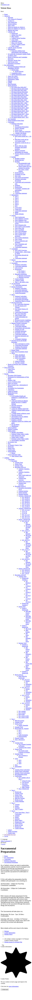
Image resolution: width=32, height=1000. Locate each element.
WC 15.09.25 (28, 585)
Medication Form (13, 393)
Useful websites (19, 279)
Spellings (17, 185)
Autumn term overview (22, 479)
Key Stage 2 (21, 272)
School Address (12, 24)
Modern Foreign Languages (19, 323)
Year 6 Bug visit (19, 228)
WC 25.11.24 (26, 518)
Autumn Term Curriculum (22, 769)
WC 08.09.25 (28, 582)
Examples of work (20, 174)
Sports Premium (12, 85)
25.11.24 (24, 513)
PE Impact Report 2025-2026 (19, 89)
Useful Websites (19, 801)
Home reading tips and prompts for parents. (24, 167)
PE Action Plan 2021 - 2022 (19, 103)
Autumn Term (19, 462)
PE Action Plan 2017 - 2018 (19, 115)
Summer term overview (22, 483)
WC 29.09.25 (28, 591)
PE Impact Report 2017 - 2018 (20, 114)
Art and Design (15, 283)
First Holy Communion (25, 784)
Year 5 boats (18, 239)
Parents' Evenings (13, 429)
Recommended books (21, 774)
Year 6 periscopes (20, 217)
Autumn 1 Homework (24, 496)
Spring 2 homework (25, 626)
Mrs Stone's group (28, 649)
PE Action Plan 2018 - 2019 (19, 112)
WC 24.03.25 (26, 570)
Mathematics (14, 195)
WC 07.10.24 (26, 503)
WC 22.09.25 (28, 588)
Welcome (10, 17)
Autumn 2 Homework (24, 508)
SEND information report (18, 74)
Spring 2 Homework (24, 568)
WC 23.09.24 (26, 500)
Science (13, 215)
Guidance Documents (21, 347)
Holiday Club (11, 380)
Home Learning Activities (22, 321)
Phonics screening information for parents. (21, 151)
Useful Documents (20, 293)
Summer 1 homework (25, 645)
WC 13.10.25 (28, 597)
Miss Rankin (28, 631)
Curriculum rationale (20, 326)
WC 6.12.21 (25, 695)
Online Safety (12, 431)
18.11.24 (24, 511)
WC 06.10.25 (28, 594)
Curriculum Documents (21, 312)
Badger (28, 681)
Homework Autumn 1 (25, 578)
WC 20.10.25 (28, 601)
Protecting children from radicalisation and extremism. (19, 51)
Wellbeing (11, 394)
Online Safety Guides (17, 437)
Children (6, 458)
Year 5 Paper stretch (20, 233)
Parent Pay (11, 446)
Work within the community (23, 131)
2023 (19, 760)
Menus (13, 453)
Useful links (18, 776)
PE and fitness (15, 424)
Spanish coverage (20, 325)
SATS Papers (18, 823)
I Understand (4, 989)
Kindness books (15, 407)
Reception (14, 461)
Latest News (11, 369)
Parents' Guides (19, 738)
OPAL (13, 353)
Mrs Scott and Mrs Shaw (28, 527)
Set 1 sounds (22, 711)
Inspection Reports (13, 77)
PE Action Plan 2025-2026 (18, 90)
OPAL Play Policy (20, 356)
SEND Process (19, 71)
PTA (9, 443)
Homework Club (19, 822)
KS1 (16, 206)
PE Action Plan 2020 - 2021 (19, 106)
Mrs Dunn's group (28, 659)
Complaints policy (16, 73)
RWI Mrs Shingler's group (28, 617)
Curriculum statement (21, 193)
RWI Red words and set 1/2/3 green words (21, 140)
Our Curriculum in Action (22, 344)
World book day (19, 160)
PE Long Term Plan (20, 313)
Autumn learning (23, 491)
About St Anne (26, 781)
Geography (14, 263)
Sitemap (6, 931)
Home (6, 14)
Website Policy (8, 934)
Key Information (9, 65)
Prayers (17, 125)
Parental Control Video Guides (20, 439)
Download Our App (10, 834)
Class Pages (11, 459)
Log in (6, 836)
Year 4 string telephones (21, 237)
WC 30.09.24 (26, 502)
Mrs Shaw (27, 634)
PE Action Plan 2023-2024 (18, 96)
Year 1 (17, 196)
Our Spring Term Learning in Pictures (24, 751)
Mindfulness (14, 426)
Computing (14, 248)
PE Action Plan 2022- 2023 (19, 100)
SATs (16, 758)
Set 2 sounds (22, 712)
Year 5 (17, 203)
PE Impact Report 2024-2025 (19, 92)
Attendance (11, 389)
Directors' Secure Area (14, 60)
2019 (19, 763)
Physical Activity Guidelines (23, 320)
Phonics (17, 191)
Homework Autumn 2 (25, 604)
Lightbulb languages (20, 331)
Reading (17, 161)
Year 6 (17, 204)
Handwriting (18, 187)
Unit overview (19, 267)
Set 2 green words (23, 717)
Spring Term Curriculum (22, 771)
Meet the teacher (19, 720)
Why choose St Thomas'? (15, 19)
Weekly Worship (19, 128)
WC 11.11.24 (26, 510)
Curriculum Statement (21, 290)
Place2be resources (16, 405)
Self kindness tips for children (19, 416)
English (13, 157)
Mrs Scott (28, 629)
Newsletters (11, 372)
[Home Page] (5, 4)
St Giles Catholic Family (18, 44)
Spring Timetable (23, 725)
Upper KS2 (18, 209)
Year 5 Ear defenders (21, 231)
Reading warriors (20, 158)
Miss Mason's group (28, 668)
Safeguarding (11, 49)
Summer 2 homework (25, 672)
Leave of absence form (14, 382)
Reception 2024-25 (20, 486)
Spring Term (18, 464)
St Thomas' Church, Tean (15, 445)
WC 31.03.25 (26, 572)
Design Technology (16, 286)
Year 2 (17, 198)
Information (18, 766)
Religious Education (17, 123)
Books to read (19, 800)
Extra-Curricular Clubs (14, 454)
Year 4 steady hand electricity (20, 235)
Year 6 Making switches (21, 218)
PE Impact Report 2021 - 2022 (20, 101)
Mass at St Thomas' (16, 43)
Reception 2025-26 (20, 575)
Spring (17, 806)
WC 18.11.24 (26, 516)
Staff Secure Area (13, 62)
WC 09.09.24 (26, 497)
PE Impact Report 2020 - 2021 (20, 104)
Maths (16, 212)
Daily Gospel (15, 46)
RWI (16, 765)
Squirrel (28, 686)
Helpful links (15, 70)
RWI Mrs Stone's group (28, 613)
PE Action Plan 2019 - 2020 (19, 109)
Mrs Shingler (28, 523)
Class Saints (14, 39)
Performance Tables (13, 79)
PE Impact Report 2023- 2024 (19, 95)
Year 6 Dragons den (20, 225)
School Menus (12, 451)
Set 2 (19, 731)
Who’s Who (11, 25)
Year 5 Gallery (19, 809)
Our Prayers (25, 782)
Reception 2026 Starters (14, 375)
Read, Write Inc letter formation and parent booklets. (21, 147)
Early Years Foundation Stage (19, 351)
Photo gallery (18, 820)
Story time (18, 176)
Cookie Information (9, 932)
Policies (10, 81)
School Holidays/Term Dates (16, 120)
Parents (6, 374)
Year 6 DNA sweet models (22, 226)
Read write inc (19, 674)
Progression (18, 269)
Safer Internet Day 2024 (18, 435)
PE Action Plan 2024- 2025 (19, 93)
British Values (15, 350)
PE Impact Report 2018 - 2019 (20, 111)
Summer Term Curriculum (22, 773)
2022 (19, 762)
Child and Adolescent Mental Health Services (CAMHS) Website (19, 402)
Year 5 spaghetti (19, 229)
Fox (27, 682)
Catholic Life (11, 32)
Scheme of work (19, 329)
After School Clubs (20, 315)
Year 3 (17, 199)
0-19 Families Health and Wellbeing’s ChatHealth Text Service (19, 397)
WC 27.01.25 (26, 549)
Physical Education (16, 302)
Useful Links (11, 450)
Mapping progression (21, 274)
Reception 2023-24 (20, 467)
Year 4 (17, 201)
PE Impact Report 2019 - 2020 (20, 108)
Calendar (10, 370)
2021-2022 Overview (21, 250)
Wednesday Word (16, 41)
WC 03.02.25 (26, 559)
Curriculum (11, 122)
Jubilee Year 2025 (16, 35)
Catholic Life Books (20, 133)
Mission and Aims (13, 30)
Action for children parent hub (19, 408)
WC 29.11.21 (26, 687)
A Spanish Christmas (21, 339)
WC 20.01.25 (26, 540)
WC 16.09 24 (26, 499)
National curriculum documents (20, 179)
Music (13, 294)
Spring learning (22, 492)
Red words (21, 714)
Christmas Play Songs (24, 747)
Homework (14, 33)
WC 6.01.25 (25, 521)
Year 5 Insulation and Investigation (21, 244)
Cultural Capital (19, 280)
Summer (17, 807)
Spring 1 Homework (24, 519)
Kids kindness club (16, 418)
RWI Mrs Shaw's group (28, 622)
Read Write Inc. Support (22, 728)
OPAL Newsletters (20, 358)
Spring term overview (24, 481)
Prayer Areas (18, 130)
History (13, 260)
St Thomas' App (12, 442)
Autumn (17, 804)
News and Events (9, 367)
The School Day (12, 22)
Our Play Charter (20, 363)
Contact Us (11, 20)
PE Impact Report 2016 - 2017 (20, 117)
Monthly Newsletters (17, 432)
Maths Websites (19, 214)
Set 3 (19, 733)
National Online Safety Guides (20, 434)
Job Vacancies (12, 119)
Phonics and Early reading (18, 134)
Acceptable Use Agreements (16, 388)
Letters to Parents (20, 361)
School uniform (12, 427)
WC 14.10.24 (26, 505)
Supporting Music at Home (22, 301)
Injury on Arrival (12, 383)
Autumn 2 (21, 359)
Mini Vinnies (15, 36)
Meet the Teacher (20, 798)
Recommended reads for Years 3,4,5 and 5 (24, 164)
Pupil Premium (12, 84)
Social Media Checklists (18, 440)
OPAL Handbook (20, 355)
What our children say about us (16, 28)
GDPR (10, 82)
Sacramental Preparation (22, 127)
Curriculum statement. (21, 247)
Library (10, 830)
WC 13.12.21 (26, 703)
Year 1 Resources (20, 739)
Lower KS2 (18, 207)
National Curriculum (20, 264)
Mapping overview (23, 277)
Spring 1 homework (25, 609)
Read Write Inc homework (22, 677)
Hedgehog (28, 684)
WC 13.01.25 (26, 530)
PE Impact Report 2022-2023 (19, 98)
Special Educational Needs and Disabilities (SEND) (16, 67)
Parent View (11, 448)
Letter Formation (23, 735)
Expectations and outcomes (22, 328)
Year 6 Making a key (21, 220)
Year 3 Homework (23, 788)
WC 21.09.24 (26, 507)
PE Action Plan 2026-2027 (18, 87)
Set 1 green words (23, 716)
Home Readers (22, 736)
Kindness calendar (16, 420)
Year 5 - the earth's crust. (22, 282)
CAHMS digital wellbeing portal (20, 413)
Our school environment (22, 177)
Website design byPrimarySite (13, 942)
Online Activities (12, 831)
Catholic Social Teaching (18, 38)
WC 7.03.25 (25, 573)
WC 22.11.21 (26, 679)
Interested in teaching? (14, 63)
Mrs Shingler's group (28, 654)
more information (13, 986)
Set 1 (19, 730)
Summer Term (19, 465)
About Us (7, 16)
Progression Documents (21, 291)
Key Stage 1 (21, 271)
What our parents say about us (16, 27)
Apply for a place (13, 76)
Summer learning (23, 494)
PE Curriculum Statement (22, 304)
